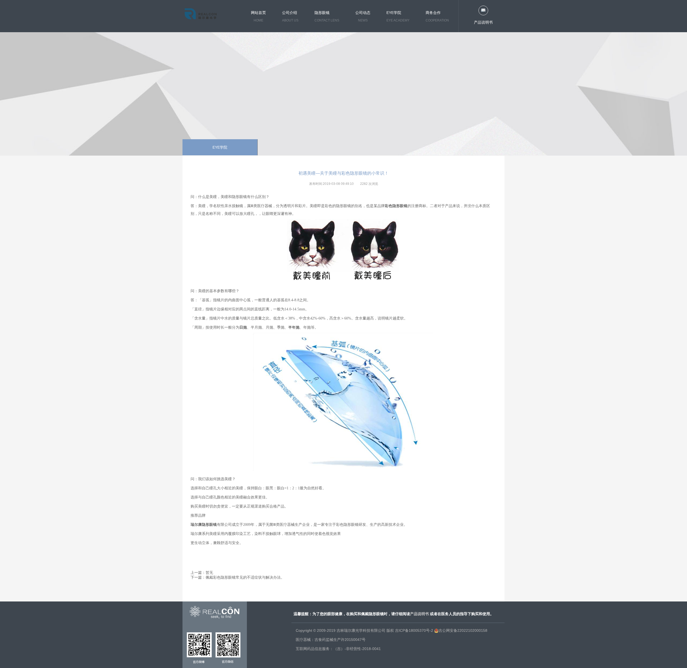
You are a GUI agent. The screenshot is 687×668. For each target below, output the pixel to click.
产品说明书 (483, 22)
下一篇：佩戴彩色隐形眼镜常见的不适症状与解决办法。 (237, 577)
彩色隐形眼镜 (396, 206)
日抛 (243, 327)
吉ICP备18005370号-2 (414, 630)
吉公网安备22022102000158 (462, 630)
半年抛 (293, 327)
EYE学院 (220, 147)
